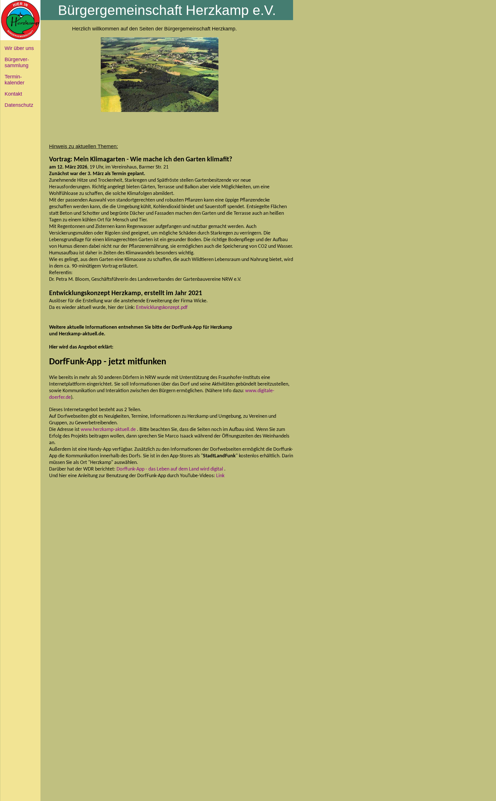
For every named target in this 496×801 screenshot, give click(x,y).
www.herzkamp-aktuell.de (108, 429)
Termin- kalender (12, 80)
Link (220, 476)
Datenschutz (19, 105)
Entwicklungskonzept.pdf (162, 307)
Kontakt (13, 94)
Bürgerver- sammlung (14, 62)
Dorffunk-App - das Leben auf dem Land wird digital (170, 469)
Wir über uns (19, 48)
